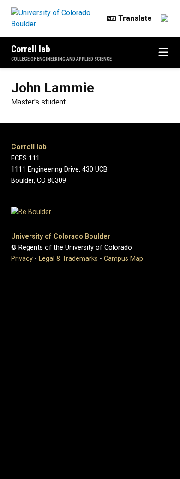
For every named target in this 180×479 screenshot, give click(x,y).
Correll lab (30, 49)
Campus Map (123, 259)
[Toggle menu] (163, 53)
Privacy (22, 259)
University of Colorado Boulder (60, 236)
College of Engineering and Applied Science (61, 58)
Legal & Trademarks (68, 259)
